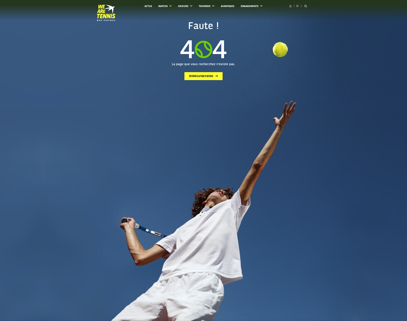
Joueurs (183, 6)
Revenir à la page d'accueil (201, 76)
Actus (148, 6)
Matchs (163, 6)
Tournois (204, 6)
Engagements (250, 6)
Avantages (227, 6)
